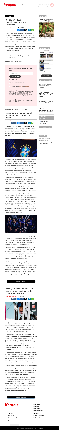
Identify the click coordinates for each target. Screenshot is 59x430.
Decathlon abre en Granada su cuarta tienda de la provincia (46, 102)
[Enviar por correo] (18, 30)
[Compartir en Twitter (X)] (25, 30)
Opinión (29, 12)
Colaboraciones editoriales (40, 420)
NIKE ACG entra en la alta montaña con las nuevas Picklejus (45, 86)
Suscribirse (46, 75)
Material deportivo (11, 12)
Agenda (43, 12)
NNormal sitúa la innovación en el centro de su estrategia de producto (46, 110)
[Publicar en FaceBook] (22, 30)
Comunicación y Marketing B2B (46, 142)
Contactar (10, 413)
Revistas (49, 12)
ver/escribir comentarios (21, 281)
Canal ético (11, 415)
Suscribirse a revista (38, 410)
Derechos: (25, 95)
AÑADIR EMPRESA (14, 425)
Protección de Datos (38, 415)
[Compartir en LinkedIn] (29, 30)
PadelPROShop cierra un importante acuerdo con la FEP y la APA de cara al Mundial (46, 94)
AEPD (25, 100)
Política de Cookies (38, 418)
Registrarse (36, 406)
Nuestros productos (13, 418)
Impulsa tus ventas (43, 140)
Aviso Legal (21, 86)
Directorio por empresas (46, 132)
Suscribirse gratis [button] (42, 4)
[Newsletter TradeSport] (46, 60)
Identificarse (36, 404)
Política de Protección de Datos (14, 101)
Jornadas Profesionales (44, 138)
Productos (36, 12)
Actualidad (22, 12)
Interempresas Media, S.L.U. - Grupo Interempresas (31, 428)
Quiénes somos (11, 420)
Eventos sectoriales (43, 143)
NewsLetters (36, 408)
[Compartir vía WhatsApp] (32, 30)
